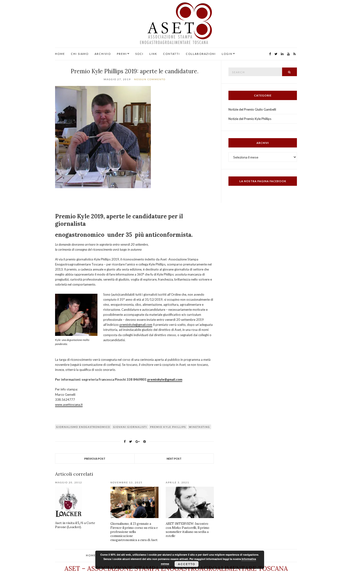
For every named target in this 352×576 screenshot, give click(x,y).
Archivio (103, 53)
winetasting (199, 426)
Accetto (186, 564)
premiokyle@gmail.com (135, 325)
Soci (139, 53)
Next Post (174, 458)
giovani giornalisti (130, 426)
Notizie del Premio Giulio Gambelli (252, 109)
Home (60, 53)
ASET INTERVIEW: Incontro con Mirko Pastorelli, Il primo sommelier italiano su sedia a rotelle (187, 530)
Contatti (171, 53)
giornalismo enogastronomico (83, 426)
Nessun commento (149, 79)
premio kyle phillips (168, 426)
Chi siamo (80, 53)
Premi (122, 53)
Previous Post (94, 458)
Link (153, 53)
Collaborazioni (201, 53)
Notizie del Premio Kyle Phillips (249, 119)
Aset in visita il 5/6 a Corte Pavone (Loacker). (75, 525)
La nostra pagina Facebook (262, 181)
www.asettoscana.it (69, 405)
